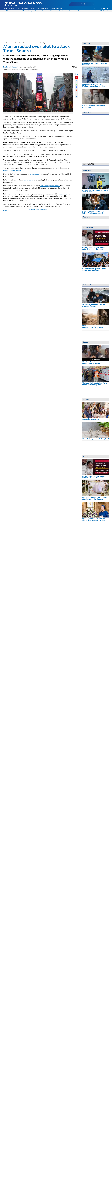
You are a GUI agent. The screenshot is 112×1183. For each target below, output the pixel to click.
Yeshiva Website (62, 11)
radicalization (34, 69)
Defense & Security (56, 8)
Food (18, 11)
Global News (35, 8)
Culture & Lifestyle (27, 11)
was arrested (28, 180)
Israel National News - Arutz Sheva (18, 5)
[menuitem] (5, 8)
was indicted (63, 194)
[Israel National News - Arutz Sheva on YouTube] (104, 8)
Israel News (25, 8)
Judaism (12, 11)
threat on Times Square (12, 170)
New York (7, 69)
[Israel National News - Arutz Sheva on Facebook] (97, 8)
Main (5, 8)
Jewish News (44, 8)
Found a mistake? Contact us (38, 209)
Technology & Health (48, 11)
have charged (34, 174)
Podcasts (38, 11)
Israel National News (8, 43)
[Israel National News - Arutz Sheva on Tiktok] (107, 8)
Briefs (18, 8)
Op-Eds (6, 11)
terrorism (15, 69)
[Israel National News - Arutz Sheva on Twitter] (94, 8)
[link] (95, 64)
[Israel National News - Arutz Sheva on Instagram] (100, 8)
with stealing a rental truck (50, 186)
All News (11, 8)
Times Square (24, 69)
